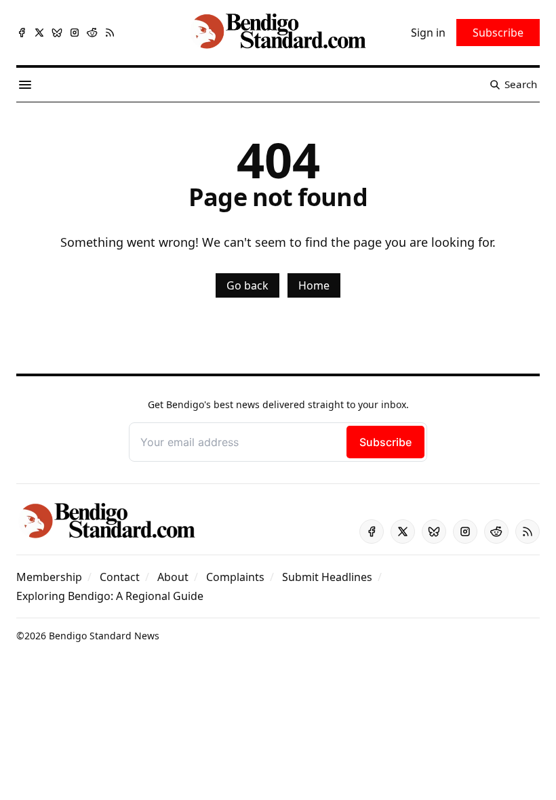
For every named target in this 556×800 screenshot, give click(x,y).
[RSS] (109, 32)
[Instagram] (74, 32)
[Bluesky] (57, 32)
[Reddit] (92, 32)
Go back (247, 285)
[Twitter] (39, 32)
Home (314, 285)
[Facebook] (21, 32)
